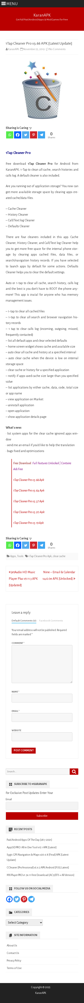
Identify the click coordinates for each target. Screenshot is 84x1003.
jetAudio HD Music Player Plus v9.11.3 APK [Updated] (23, 579)
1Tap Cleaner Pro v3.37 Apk (28, 501)
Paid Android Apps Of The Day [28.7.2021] (29, 839)
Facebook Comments (51, 620)
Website (16, 730)
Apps (13, 556)
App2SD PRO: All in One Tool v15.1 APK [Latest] (31, 847)
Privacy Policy (14, 960)
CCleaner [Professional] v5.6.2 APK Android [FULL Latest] (38, 867)
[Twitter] (25, 134)
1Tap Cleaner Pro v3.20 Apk (28, 512)
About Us (12, 945)
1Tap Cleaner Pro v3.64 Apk (28, 490)
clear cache (59, 556)
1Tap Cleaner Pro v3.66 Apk (28, 480)
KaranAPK (42, 15)
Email (16, 711)
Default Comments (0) (24, 620)
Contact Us (13, 953)
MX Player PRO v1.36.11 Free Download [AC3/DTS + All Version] (40, 875)
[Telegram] (41, 134)
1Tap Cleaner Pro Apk (40, 556)
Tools (20, 556)
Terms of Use (14, 968)
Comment (18, 643)
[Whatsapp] (9, 134)
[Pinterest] (33, 134)
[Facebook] (17, 134)
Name (15, 691)
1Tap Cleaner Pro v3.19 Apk (28, 523)
